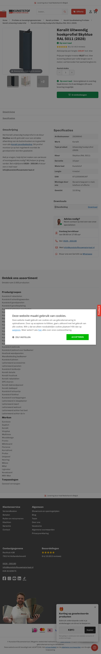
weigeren (16, 330)
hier (40, 330)
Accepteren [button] (78, 337)
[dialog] (50, 327)
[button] (21, 337)
